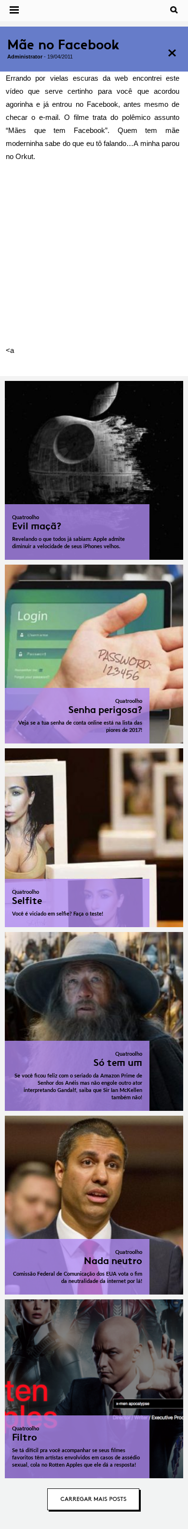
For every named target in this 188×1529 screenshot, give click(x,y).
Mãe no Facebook (63, 44)
